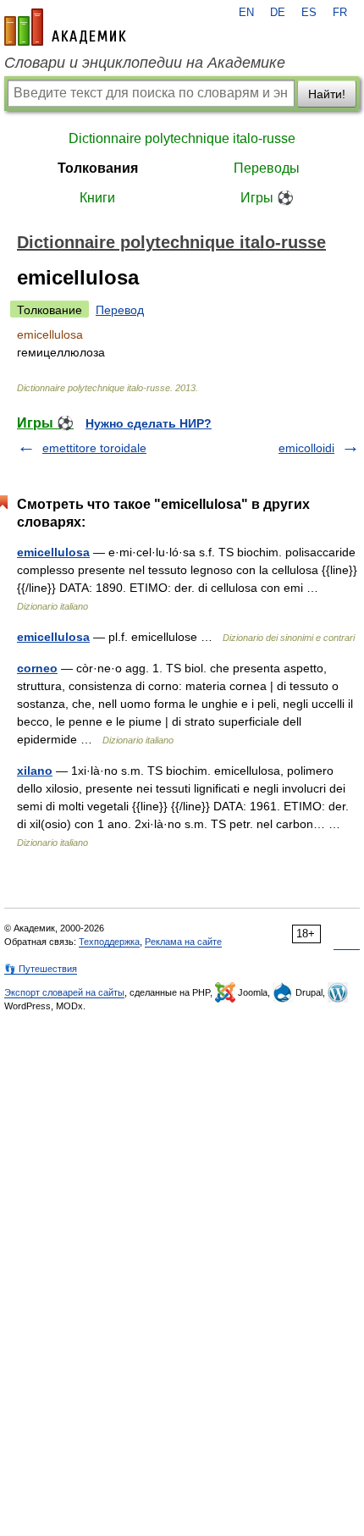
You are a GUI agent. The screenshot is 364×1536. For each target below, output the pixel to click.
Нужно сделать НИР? (148, 423)
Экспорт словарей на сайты (64, 992)
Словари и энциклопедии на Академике (144, 62)
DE (277, 13)
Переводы (267, 168)
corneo (37, 668)
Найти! (326, 94)
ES (309, 13)
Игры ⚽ (267, 198)
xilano (34, 770)
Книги (97, 198)
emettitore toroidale (94, 448)
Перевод (120, 310)
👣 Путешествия (40, 969)
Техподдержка (109, 942)
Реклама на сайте (183, 942)
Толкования (98, 168)
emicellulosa (53, 552)
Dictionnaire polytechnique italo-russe (182, 138)
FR (340, 13)
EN (246, 13)
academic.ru (65, 27)
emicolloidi (306, 448)
